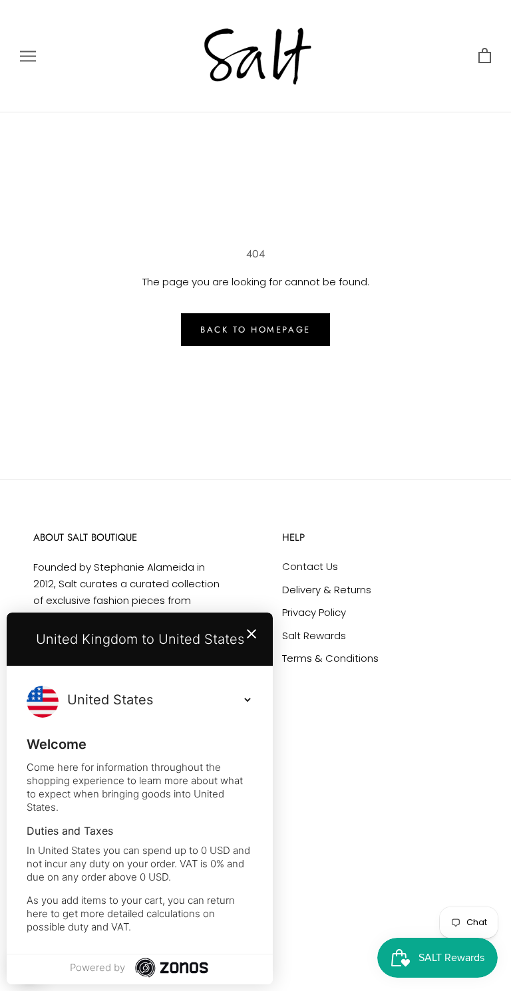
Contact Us (310, 566)
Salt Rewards (314, 635)
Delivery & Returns (326, 590)
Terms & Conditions (330, 658)
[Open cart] (484, 56)
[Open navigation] (28, 56)
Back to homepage (255, 329)
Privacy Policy (314, 612)
